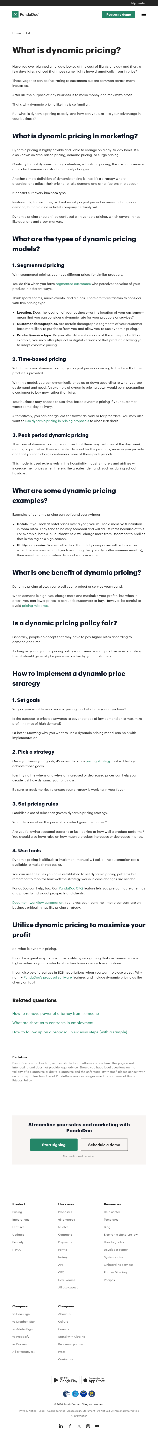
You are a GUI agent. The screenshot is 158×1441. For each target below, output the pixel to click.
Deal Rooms (66, 1280)
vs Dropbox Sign (24, 1321)
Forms (62, 1249)
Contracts (65, 1234)
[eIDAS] (91, 1393)
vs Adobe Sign (22, 1329)
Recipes (109, 1280)
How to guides (114, 1242)
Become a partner (70, 1344)
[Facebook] (69, 1426)
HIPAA (16, 1249)
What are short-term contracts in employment (52, 1022)
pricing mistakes (35, 605)
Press (61, 1351)
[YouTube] (97, 1426)
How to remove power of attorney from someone (55, 1013)
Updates (18, 1234)
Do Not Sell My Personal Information (118, 1410)
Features (18, 1227)
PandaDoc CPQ (71, 888)
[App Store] (94, 1380)
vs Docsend (20, 1344)
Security (18, 1242)
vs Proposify (20, 1336)
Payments (65, 1242)
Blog (107, 1227)
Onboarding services (118, 1264)
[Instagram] (88, 1426)
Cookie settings (56, 1410)
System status (113, 1257)
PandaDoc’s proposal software (48, 977)
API (60, 1264)
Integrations (20, 1219)
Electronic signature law (121, 1234)
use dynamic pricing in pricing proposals (57, 421)
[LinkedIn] (60, 1426)
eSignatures (66, 1219)
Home (16, 33)
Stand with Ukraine (71, 1336)
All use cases (67, 1287)
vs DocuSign (21, 1314)
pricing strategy (98, 761)
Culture (63, 1321)
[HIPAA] (66, 1393)
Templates (111, 1219)
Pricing (17, 1212)
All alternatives (23, 1351)
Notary (63, 1257)
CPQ (61, 1272)
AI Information (79, 1415)
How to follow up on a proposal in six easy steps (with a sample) (69, 1032)
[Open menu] (143, 14)
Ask (28, 33)
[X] (79, 1426)
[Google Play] (65, 1380)
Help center (138, 3)
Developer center (116, 1249)
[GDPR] (83, 1393)
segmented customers (73, 284)
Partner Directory (116, 1272)
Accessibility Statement (81, 1410)
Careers (63, 1329)
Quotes (63, 1227)
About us (64, 1314)
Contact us (65, 1359)
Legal (41, 1410)
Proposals (65, 1212)
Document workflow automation (37, 902)
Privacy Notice (27, 1410)
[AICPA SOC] (75, 1393)
